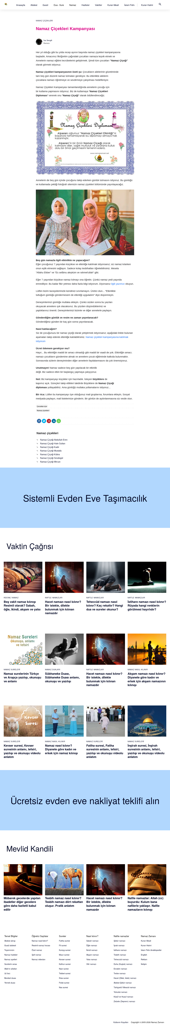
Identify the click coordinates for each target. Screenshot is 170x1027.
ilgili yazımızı (118, 284)
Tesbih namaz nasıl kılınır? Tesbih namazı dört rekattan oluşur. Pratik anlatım (64, 902)
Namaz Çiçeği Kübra (50, 454)
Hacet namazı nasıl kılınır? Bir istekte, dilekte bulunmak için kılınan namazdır (63, 607)
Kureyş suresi (64, 950)
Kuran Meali (113, 5)
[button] (20, 5)
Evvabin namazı (120, 968)
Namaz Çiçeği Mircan (50, 462)
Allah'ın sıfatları (10, 968)
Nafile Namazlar (53, 597)
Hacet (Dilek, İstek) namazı (125, 978)
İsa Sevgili (48, 40)
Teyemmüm (9, 950)
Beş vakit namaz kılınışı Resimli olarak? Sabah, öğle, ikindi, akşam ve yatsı (22, 605)
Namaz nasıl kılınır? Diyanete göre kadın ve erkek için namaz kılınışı (61, 749)
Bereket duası (10, 978)
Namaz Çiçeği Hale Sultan (52, 443)
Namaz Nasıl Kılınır (138, 669)
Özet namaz (37, 950)
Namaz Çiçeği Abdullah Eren (53, 440)
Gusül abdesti (10, 945)
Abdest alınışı (9, 940)
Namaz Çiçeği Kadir (49, 447)
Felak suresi (64, 982)
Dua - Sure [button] (59, 5)
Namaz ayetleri (10, 959)
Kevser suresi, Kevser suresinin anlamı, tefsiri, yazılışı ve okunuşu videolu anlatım (22, 751)
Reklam (144, 959)
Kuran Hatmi (147, 5)
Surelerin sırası (10, 964)
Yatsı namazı (91, 959)
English (144, 954)
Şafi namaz (36, 954)
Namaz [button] (72, 5)
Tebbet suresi (64, 973)
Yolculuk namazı (120, 992)
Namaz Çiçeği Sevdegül (51, 458)
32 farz (7, 973)
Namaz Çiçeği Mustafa (50, 451)
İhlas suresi (64, 978)
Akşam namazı (92, 954)
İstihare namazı (120, 950)
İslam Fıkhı (129, 5)
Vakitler (98, 5)
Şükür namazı (119, 940)
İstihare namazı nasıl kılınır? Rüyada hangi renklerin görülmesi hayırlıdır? (147, 605)
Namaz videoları (38, 959)
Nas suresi (63, 987)
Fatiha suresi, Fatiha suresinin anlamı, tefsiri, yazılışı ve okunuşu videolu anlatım (104, 751)
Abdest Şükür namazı (123, 982)
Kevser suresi (64, 959)
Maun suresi (64, 954)
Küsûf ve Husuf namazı (123, 996)
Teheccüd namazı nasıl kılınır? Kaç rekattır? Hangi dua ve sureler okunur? (104, 605)
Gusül (45, 5)
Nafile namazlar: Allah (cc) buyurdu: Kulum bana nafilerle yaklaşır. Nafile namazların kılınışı (145, 904)
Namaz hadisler (11, 954)
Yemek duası (9, 982)
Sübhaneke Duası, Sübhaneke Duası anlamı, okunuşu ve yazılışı (62, 677)
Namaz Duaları (52, 669)
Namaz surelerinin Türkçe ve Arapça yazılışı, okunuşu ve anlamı (22, 677)
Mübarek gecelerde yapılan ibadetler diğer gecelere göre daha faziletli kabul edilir (22, 904)
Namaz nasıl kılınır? (40, 940)
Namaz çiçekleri (44, 21)
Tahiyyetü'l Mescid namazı (125, 987)
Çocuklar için (42, 406)
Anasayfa (20, 5)
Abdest (34, 5)
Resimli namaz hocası (41, 945)
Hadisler (86, 5)
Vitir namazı (91, 964)
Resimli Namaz (11, 597)
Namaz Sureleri (12, 669)
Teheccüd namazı (121, 959)
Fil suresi (63, 945)
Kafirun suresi (65, 964)
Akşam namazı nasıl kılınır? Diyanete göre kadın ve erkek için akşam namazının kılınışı (147, 679)
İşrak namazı (119, 945)
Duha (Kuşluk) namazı (123, 964)
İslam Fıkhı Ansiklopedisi (151, 950)
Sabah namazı (92, 940)
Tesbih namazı (120, 954)
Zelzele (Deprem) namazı (124, 1001)
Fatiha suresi (64, 940)
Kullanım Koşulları (120, 1022)
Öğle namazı (91, 945)
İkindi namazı (91, 950)
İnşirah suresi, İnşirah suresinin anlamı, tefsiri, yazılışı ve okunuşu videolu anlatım (146, 751)
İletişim (144, 964)
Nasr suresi (64, 968)
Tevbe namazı (120, 973)
